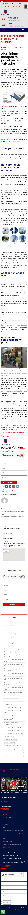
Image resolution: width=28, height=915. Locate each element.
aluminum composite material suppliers (12, 711)
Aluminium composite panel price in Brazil (14, 665)
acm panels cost (8, 640)
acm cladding (17, 622)
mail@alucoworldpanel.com (11, 528)
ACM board (7, 622)
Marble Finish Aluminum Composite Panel (13, 830)
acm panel (20, 631)
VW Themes (19, 910)
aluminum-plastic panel (10, 700)
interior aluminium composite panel (14, 753)
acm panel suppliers (9, 643)
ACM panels (18, 637)
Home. (4, 827)
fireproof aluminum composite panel (12, 746)
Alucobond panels (9, 652)
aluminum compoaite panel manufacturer (11, 703)
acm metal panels (9, 631)
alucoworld (20, 652)
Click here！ (21, 432)
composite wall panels (10, 739)
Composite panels (9, 736)
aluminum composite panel (11, 715)
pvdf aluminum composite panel (13, 756)
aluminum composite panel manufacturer (11, 719)
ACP (19, 643)
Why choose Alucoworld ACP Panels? (12, 844)
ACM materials (19, 628)
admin (15, 47)
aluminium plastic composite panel (14, 692)
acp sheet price (17, 646)
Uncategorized (13, 494)
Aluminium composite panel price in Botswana (14, 655)
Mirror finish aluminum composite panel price (14, 833)
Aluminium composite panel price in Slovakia (14, 683)
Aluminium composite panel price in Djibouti (14, 679)
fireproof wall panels (9, 750)
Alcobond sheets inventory (11, 649)
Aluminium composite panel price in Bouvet (14, 660)
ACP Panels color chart (8, 817)
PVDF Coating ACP (7, 841)
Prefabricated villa (6, 806)
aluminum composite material (12, 707)
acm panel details (9, 634)
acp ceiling (7, 646)
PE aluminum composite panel (10, 836)
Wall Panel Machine (6, 804)
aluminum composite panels (12, 730)
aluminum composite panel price (13, 727)
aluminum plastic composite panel (13, 733)
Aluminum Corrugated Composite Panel (12, 820)
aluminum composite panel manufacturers (11, 723)
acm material (8, 628)
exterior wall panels (9, 742)
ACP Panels (5, 814)
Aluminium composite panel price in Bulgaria (14, 674)
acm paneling (8, 637)
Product (4, 838)
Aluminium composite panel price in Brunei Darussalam (14, 669)
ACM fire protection (9, 625)
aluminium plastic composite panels (12, 696)
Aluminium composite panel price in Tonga (14, 688)
